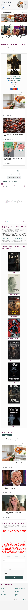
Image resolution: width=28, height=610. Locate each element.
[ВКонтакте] (10, 89)
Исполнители (4, 594)
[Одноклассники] (14, 89)
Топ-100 (2, 591)
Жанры (2, 588)
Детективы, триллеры (20, 589)
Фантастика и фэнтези (20, 588)
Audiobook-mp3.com (23, 599)
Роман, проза (18, 592)
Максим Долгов (16, 76)
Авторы (2, 592)
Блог (2, 589)
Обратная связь (4, 595)
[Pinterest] (16, 89)
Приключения (18, 594)
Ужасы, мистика (15, 48)
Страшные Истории (16, 78)
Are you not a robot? (7, 569)
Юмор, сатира (18, 595)
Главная (3, 586)
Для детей (17, 591)
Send (14, 577)
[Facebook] (12, 89)
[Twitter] (17, 89)
